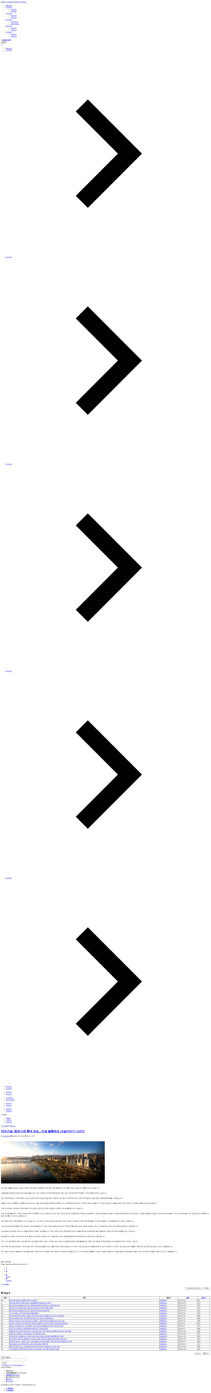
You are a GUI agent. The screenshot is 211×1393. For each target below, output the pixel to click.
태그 (206, 1353)
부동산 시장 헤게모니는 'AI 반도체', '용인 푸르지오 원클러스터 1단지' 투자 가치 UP (36, 1326)
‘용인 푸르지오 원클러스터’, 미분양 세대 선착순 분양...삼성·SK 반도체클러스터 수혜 (36, 1336)
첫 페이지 (5, 1365)
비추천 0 (9, 1281)
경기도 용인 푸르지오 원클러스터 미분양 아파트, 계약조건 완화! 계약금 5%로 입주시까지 (38, 1339)
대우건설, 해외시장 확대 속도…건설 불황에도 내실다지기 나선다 (43, 1131)
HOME (8, 1118)
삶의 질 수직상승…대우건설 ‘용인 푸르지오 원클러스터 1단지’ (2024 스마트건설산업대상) (38, 1323)
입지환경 (14, 11)
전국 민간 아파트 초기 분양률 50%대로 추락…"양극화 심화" (28, 1328)
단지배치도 (14, 22)
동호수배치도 (15, 24)
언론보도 (14, 36)
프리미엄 (9, 13)
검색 (4, 1363)
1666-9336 (12, 1375)
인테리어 (14, 30)
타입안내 (14, 28)
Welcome (9, 5)
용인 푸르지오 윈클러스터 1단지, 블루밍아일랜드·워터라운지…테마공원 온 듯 (34, 1305)
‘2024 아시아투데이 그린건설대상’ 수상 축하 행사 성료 (27, 1334)
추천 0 (8, 1277)
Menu (4, 42)
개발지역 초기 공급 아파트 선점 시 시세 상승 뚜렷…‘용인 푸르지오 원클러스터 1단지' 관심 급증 (40, 1331)
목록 (207, 1288)
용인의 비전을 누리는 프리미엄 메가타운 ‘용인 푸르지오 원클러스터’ (31, 1318)
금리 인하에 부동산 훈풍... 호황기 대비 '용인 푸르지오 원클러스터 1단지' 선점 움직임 (36, 1316)
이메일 (9, 1379)
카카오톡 (10, 1381)
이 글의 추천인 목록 (194, 1288)
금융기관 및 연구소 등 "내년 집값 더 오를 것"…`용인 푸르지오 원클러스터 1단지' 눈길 (37, 1321)
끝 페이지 (20, 1365)
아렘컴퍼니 (6, 1136)
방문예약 (14, 34)
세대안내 (9, 26)
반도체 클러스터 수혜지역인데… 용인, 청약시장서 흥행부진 (28, 1344)
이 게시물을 (5, 1284)
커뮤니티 (14, 18)
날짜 (187, 1298)
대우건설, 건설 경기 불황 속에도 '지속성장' (23, 1300)
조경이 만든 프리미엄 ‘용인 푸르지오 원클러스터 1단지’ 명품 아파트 (31, 1308)
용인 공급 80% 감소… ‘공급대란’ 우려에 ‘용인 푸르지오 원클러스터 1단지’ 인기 (34, 1346)
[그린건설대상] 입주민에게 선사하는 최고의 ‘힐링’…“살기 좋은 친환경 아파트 (34, 1349)
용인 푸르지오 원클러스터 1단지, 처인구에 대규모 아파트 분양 (29, 1310)
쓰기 (198, 1353)
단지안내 (9, 20)
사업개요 (14, 9)
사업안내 (9, 7)
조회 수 (203, 1298)
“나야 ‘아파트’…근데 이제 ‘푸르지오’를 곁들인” (24, 1313)
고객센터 (9, 32)
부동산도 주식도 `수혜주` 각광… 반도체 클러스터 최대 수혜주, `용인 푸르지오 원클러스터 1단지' (41, 1341)
